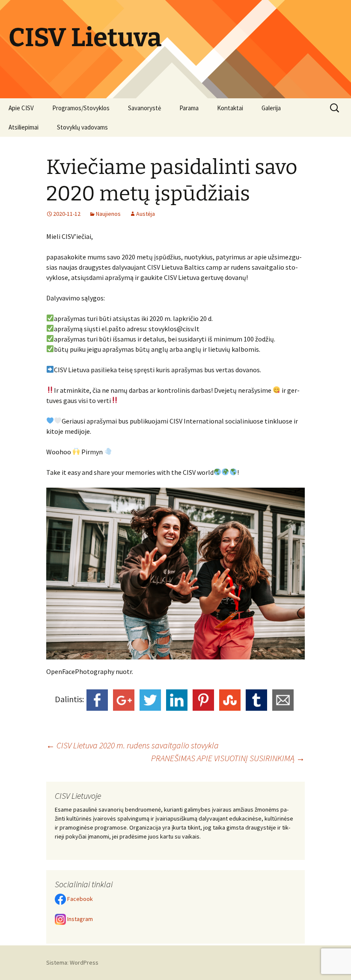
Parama (189, 108)
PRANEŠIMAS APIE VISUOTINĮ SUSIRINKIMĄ (228, 758)
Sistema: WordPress (72, 962)
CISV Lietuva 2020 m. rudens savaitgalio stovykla (132, 745)
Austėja (145, 214)
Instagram (79, 919)
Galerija (271, 108)
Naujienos (108, 214)
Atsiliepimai (24, 127)
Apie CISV (21, 108)
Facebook (79, 899)
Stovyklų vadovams (82, 127)
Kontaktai (230, 108)
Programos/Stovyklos (81, 108)
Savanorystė (144, 108)
